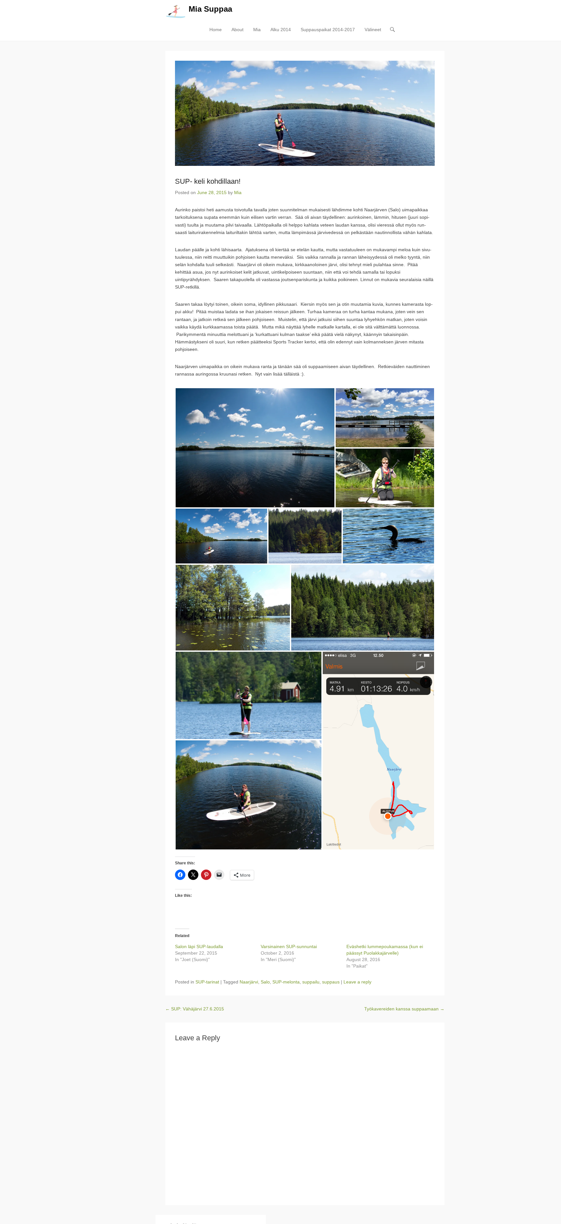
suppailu (310, 981)
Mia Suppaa (210, 9)
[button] (255, 448)
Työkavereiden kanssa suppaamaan (404, 1008)
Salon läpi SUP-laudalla (199, 946)
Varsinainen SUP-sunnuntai (289, 946)
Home (215, 29)
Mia (257, 29)
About (237, 29)
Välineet (373, 29)
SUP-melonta (286, 981)
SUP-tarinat (207, 981)
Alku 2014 (280, 29)
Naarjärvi (249, 981)
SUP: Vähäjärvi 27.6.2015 (194, 1008)
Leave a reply (357, 981)
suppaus (331, 981)
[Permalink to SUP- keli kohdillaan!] (305, 113)
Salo (265, 981)
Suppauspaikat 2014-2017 (328, 29)
